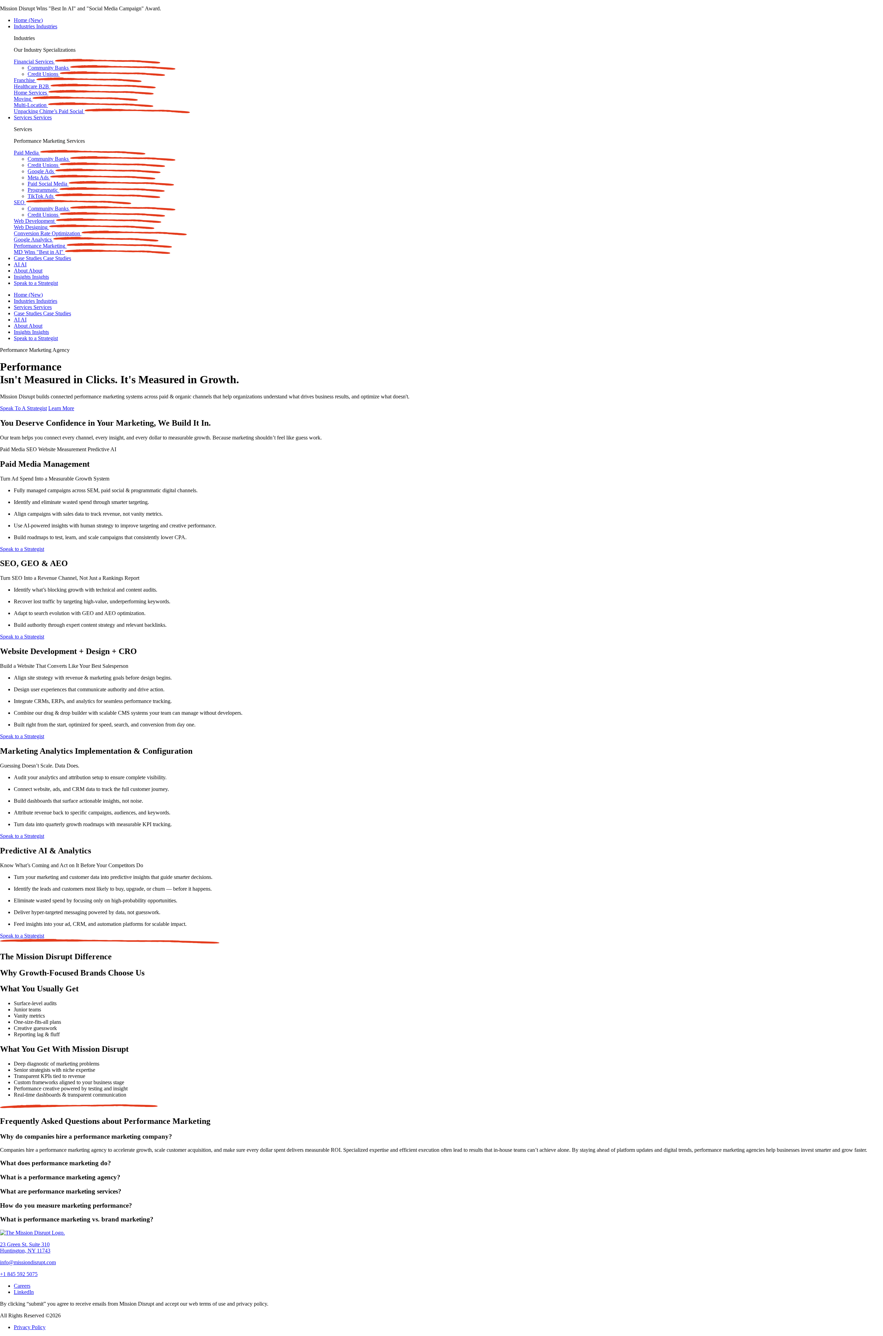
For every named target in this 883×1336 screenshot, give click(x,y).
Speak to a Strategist (36, 283)
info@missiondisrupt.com (28, 1262)
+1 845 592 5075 (19, 1274)
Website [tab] (47, 449)
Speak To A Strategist (23, 408)
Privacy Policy (30, 1327)
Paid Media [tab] (13, 449)
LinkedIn (24, 1292)
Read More (174, 8)
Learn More (61, 408)
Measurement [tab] (72, 449)
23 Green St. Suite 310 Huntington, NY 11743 (25, 1247)
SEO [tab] (32, 449)
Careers (22, 1286)
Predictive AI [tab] (102, 449)
